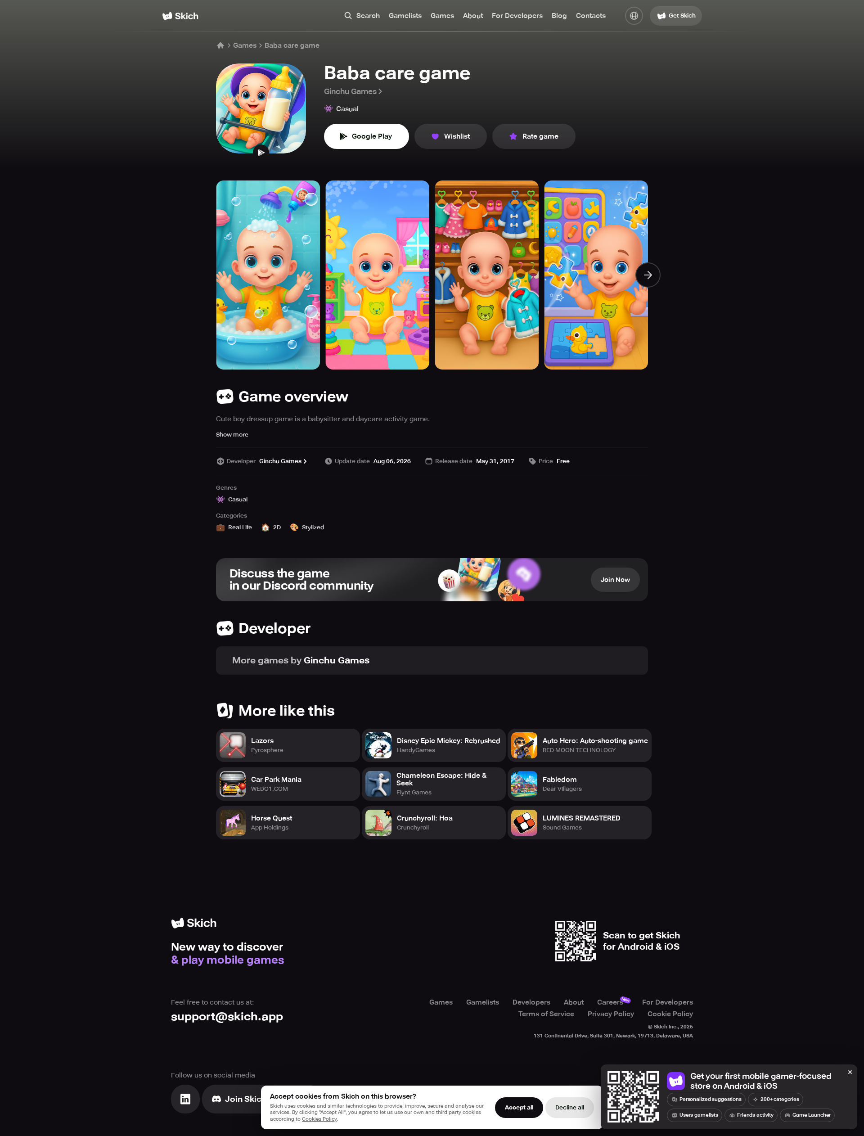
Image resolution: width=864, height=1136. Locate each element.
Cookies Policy (319, 1119)
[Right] (648, 275)
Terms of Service (546, 1014)
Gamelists (405, 16)
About (473, 16)
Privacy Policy (611, 1014)
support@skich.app (227, 1016)
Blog (559, 16)
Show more (232, 434)
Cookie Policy (670, 1014)
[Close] (850, 1072)
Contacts (591, 16)
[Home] (180, 16)
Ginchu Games (350, 91)
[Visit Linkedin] (185, 1099)
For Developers (517, 16)
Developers (531, 1002)
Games (442, 16)
